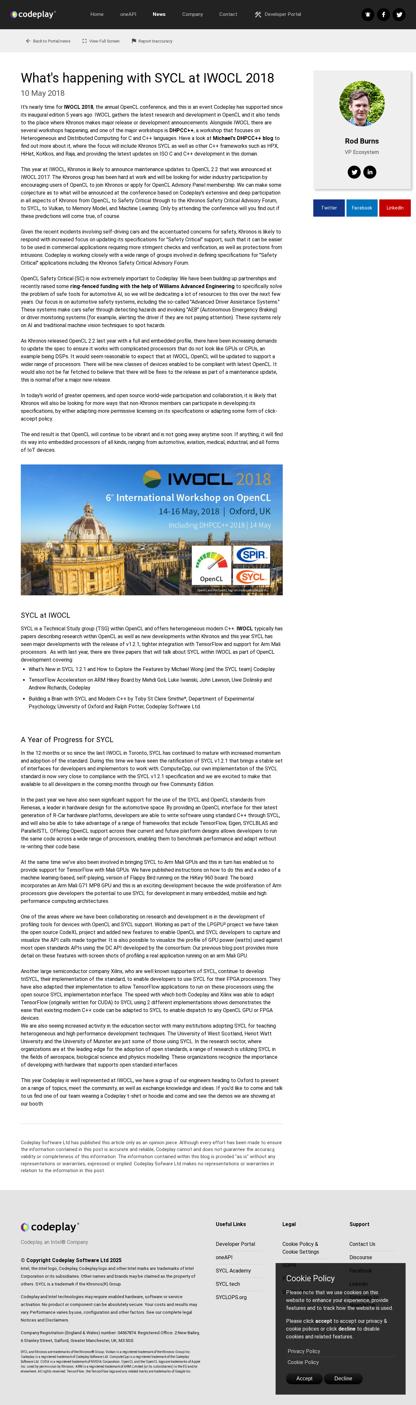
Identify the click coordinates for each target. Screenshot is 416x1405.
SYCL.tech (228, 1284)
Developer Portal (277, 15)
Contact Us (362, 1244)
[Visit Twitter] (354, 172)
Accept (304, 1378)
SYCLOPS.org (231, 1297)
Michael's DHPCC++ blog (243, 138)
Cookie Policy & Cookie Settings (300, 1248)
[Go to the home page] (46, 14)
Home (97, 14)
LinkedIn (395, 207)
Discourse (360, 1257)
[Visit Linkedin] (369, 172)
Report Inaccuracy (152, 41)
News (159, 14)
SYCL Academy (233, 1271)
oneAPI (128, 14)
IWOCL (245, 629)
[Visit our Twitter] (399, 14)
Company (192, 14)
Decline (343, 1378)
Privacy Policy (304, 1351)
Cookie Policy (303, 1362)
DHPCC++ (181, 130)
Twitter (329, 207)
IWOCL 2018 (78, 107)
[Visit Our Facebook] (383, 14)
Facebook (362, 207)
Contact (228, 14)
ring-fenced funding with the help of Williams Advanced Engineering (152, 286)
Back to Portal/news (48, 41)
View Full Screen (100, 41)
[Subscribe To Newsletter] (367, 14)
